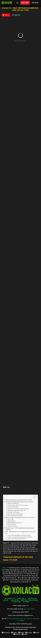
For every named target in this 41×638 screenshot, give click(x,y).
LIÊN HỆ (5, 600)
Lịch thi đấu (11, 519)
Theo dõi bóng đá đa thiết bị (15, 515)
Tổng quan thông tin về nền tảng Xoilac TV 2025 (18, 500)
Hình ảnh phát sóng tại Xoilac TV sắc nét (18, 505)
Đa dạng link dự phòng (13, 512)
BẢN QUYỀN (15, 600)
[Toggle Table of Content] (34, 497)
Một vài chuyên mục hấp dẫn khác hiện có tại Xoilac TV (20, 517)
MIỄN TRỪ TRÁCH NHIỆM (29, 600)
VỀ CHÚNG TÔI (9, 598)
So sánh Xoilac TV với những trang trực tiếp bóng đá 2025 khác (19, 529)
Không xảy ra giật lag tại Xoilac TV (16, 510)
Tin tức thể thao (12, 524)
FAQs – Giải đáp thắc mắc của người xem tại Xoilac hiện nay (20, 532)
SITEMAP (26, 602)
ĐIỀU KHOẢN (32, 598)
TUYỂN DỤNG (16, 602)
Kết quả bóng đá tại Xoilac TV (15, 522)
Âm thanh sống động (13, 507)
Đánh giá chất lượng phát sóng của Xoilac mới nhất (19, 502)
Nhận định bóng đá (13, 526)
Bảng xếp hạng (11, 521)
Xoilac (5, 543)
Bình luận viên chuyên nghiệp (15, 514)
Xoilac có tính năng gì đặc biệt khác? (17, 538)
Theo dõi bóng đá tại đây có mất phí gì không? (19, 535)
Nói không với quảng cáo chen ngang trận (18, 508)
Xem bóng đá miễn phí (13, 503)
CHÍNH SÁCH (21, 598)
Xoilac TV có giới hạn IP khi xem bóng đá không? (20, 537)
